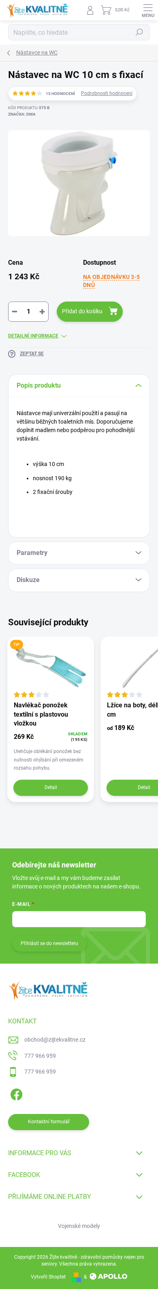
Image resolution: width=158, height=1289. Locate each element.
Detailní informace (33, 336)
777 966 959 (40, 1056)
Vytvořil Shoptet (48, 1277)
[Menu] (148, 10)
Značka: (22, 114)
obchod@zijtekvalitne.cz (54, 1039)
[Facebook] (15, 1093)
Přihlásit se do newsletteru (49, 943)
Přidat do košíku (82, 311)
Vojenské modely (79, 1226)
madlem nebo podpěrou (65, 430)
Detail (51, 787)
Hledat (139, 32)
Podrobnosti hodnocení (106, 93)
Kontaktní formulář (49, 1121)
